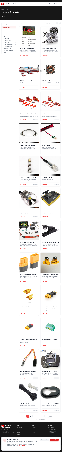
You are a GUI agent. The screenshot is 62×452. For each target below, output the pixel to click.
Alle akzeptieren (54, 439)
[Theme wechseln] (59, 4)
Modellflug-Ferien (33, 3)
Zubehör (18, 434)
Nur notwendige (44, 439)
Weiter (50, 416)
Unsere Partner (35, 429)
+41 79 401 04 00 (52, 429)
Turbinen (18, 432)
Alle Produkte (7, 27)
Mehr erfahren (22, 445)
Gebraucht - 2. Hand (43, 3)
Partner (48, 0)
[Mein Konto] (52, 4)
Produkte (20, 3)
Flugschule (26, 3)
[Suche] (50, 4)
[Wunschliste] (55, 4)
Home (2, 9)
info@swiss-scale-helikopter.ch (52, 432)
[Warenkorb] (57, 4)
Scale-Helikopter (20, 429)
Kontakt (52, 0)
